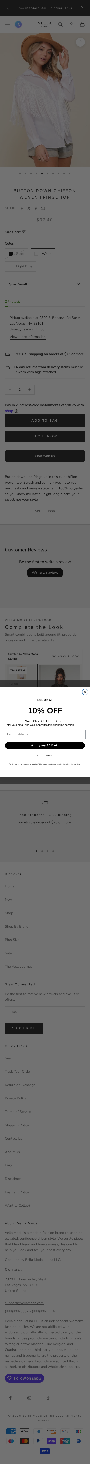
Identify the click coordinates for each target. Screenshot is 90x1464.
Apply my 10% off (44, 745)
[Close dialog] (85, 692)
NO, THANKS (45, 755)
